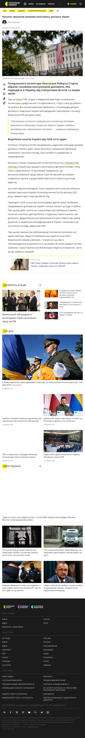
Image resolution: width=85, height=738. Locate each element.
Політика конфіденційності (56, 684)
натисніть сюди (33, 727)
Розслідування (50, 646)
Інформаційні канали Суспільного (18, 688)
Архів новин (7, 676)
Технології (48, 657)
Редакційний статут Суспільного (17, 698)
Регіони (51, 4)
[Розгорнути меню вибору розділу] (25, 4)
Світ (4, 654)
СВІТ (58, 11)
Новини (47, 665)
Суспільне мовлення (12, 680)
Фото (45, 623)
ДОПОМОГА (21, 11)
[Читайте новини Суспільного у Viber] (35, 712)
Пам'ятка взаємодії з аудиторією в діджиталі (59, 699)
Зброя (51, 11)
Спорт (46, 661)
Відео (4, 623)
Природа (6, 661)
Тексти (46, 619)
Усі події (6, 638)
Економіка (48, 650)
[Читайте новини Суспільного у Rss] (4, 712)
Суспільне (42, 724)
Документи (48, 694)
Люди (46, 654)
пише (19, 99)
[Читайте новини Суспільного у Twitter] (17, 712)
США (4, 11)
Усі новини (40, 4)
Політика (6, 650)
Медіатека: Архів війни (12, 627)
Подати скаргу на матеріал (14, 694)
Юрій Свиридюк (14, 22)
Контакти (47, 676)
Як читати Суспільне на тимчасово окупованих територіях (60, 689)
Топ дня (47, 638)
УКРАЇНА (12, 11)
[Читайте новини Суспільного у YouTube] (29, 712)
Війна (31, 4)
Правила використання (54, 680)
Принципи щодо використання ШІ (18, 684)
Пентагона (49, 83)
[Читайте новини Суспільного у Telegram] (41, 712)
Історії (5, 657)
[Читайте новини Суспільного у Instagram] (23, 712)
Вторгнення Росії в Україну (37, 11)
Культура (6, 665)
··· (59, 3)
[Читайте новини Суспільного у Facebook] (10, 712)
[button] (4, 84)
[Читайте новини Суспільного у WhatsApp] (48, 712)
